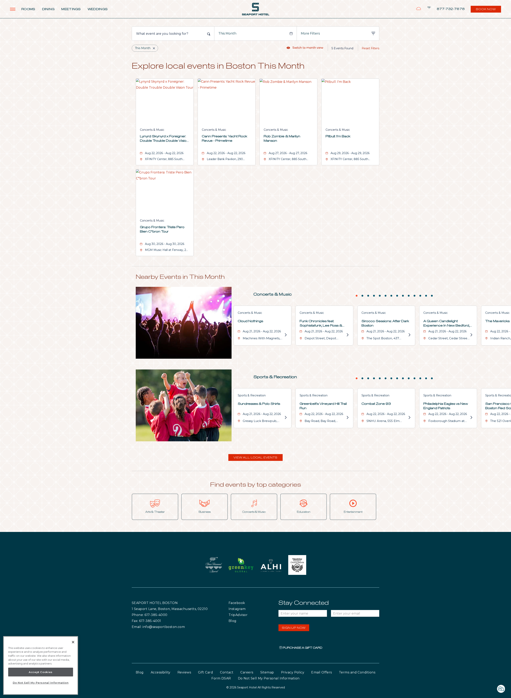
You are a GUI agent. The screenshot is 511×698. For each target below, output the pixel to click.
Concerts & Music (152, 130)
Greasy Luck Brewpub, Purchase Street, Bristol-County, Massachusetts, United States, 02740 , (261, 421)
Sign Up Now (294, 628)
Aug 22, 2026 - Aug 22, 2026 (164, 153)
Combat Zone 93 (376, 403)
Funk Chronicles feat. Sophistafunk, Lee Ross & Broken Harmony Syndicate (323, 324)
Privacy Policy (292, 672)
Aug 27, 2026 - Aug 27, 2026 (288, 153)
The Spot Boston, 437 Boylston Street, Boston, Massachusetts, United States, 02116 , (384, 338)
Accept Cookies (40, 672)
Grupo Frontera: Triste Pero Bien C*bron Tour (162, 229)
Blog (236, 621)
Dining (48, 9)
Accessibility (160, 672)
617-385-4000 (156, 615)
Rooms (28, 9)
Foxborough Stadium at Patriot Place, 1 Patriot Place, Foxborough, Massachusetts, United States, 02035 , (446, 421)
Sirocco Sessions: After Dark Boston (385, 323)
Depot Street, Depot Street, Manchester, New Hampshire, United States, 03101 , (324, 338)
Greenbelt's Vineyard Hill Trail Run (323, 406)
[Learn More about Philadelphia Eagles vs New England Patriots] (471, 418)
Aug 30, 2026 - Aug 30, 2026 (164, 244)
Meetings (71, 9)
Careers (246, 672)
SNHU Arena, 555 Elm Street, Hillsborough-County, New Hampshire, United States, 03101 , (385, 421)
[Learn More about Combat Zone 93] (409, 418)
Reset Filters (370, 48)
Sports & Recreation (275, 377)
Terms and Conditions (357, 672)
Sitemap (267, 672)
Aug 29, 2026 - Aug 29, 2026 (350, 153)
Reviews (184, 672)
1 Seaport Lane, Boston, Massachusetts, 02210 (170, 609)
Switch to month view (305, 48)
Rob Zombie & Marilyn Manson (282, 138)
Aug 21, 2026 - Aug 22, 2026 (262, 331)
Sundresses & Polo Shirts (259, 403)
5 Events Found (342, 48)
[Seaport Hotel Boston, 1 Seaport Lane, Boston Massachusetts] (255, 9)
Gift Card (205, 672)
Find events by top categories (255, 485)
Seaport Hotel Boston (155, 603)
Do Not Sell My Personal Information (41, 682)
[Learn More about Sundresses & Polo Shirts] (285, 418)
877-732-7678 (451, 9)
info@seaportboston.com (164, 627)
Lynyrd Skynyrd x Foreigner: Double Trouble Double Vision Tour (164, 139)
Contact (226, 672)
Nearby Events (180, 277)
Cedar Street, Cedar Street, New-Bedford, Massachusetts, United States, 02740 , (448, 338)
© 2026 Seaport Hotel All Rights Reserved (255, 687)
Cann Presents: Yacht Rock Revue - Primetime (224, 138)
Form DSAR (221, 678)
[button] (255, 457)
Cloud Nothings (250, 321)
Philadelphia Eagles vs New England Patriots (445, 406)
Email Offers (321, 672)
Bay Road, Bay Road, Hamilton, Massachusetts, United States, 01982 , (324, 421)
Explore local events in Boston (218, 66)
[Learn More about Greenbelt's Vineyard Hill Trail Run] (347, 418)
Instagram (245, 609)
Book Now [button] (486, 10)
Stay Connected (303, 603)
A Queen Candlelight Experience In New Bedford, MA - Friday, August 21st (446, 324)
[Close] (73, 642)
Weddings (98, 9)
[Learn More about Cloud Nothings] (285, 335)
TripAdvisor (247, 615)
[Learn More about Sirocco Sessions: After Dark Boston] (409, 335)
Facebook (245, 603)
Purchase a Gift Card (302, 648)
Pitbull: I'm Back (338, 136)
